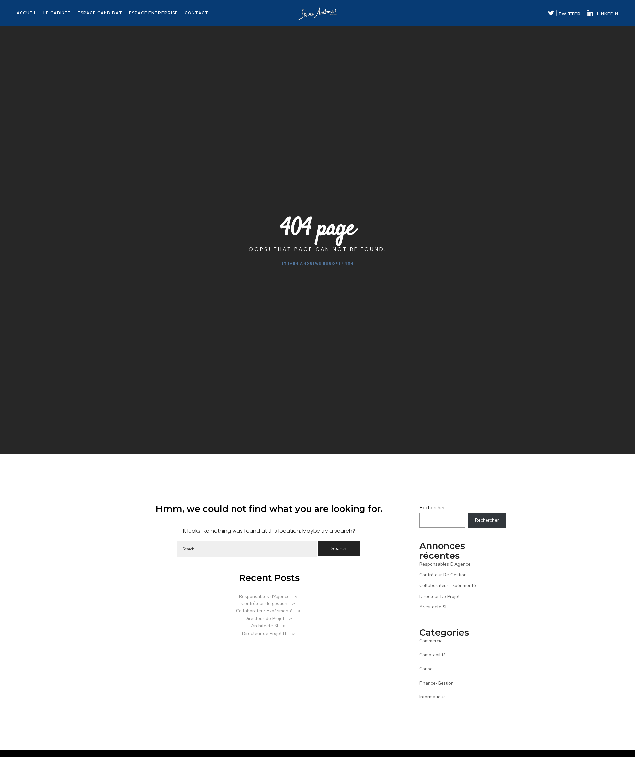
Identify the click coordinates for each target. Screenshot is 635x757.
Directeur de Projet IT (264, 633)
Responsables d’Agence (264, 596)
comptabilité (432, 655)
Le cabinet (57, 12)
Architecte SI (264, 626)
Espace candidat (100, 12)
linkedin (607, 13)
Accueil (27, 12)
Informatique (432, 697)
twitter (569, 13)
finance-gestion (436, 683)
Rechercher (432, 507)
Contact (196, 12)
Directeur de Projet (264, 618)
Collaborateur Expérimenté (264, 611)
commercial (431, 641)
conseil (427, 669)
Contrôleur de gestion (264, 604)
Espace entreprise (153, 12)
